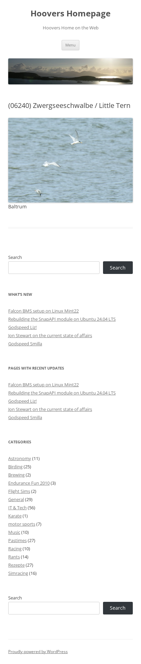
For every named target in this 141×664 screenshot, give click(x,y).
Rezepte (16, 565)
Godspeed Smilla (25, 344)
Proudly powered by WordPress (38, 651)
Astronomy (19, 458)
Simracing (18, 573)
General (16, 499)
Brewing (16, 475)
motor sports (21, 524)
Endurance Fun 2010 (29, 483)
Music (14, 532)
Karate (15, 516)
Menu (70, 44)
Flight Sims (19, 491)
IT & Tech (17, 507)
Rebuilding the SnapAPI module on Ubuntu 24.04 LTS (62, 319)
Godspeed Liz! (22, 327)
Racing (15, 548)
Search (15, 257)
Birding (15, 467)
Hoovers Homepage (70, 13)
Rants (14, 557)
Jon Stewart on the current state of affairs (50, 335)
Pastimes (17, 540)
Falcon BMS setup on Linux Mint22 (43, 311)
